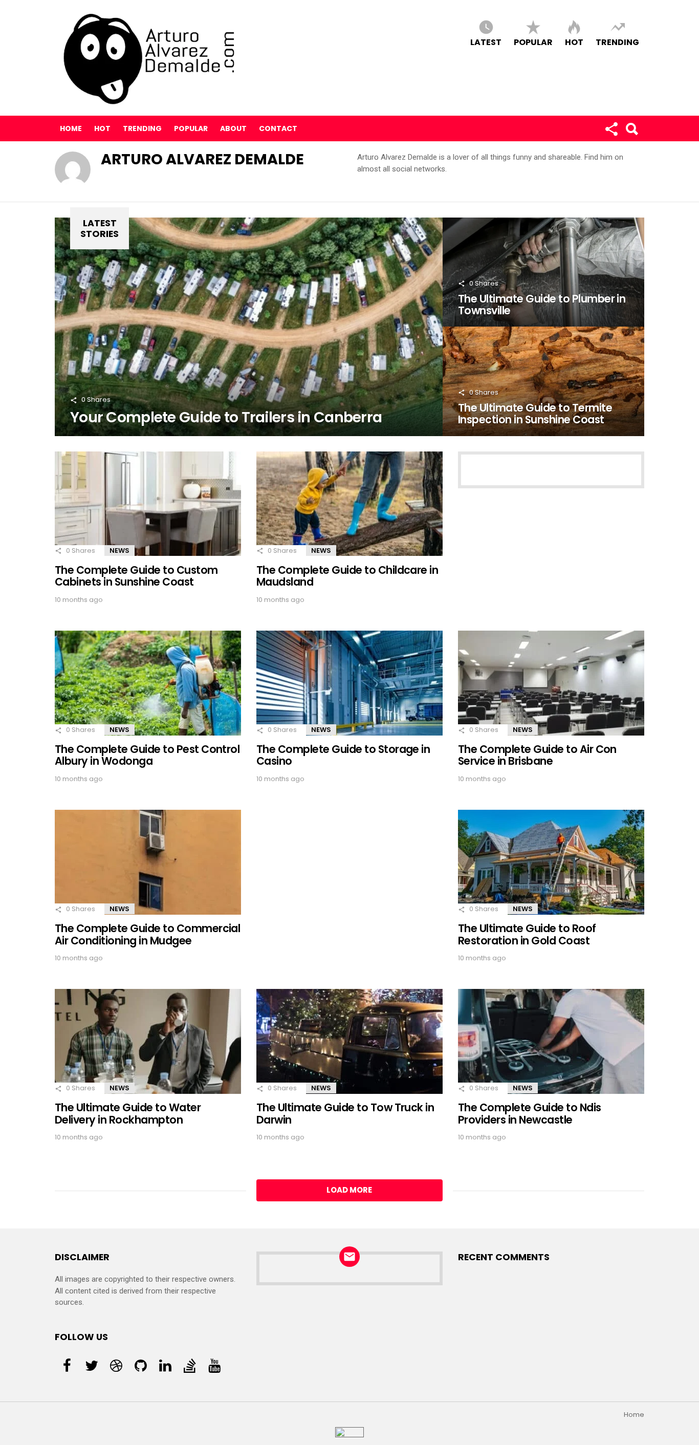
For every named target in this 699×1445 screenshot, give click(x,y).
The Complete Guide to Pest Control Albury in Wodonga (147, 755)
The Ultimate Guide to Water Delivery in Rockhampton (128, 1113)
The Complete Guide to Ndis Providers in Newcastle (529, 1113)
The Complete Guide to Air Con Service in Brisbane (537, 755)
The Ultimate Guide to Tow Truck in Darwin (345, 1113)
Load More (349, 1189)
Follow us (611, 128)
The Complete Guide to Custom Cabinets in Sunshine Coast (136, 576)
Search (631, 128)
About (233, 128)
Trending (617, 41)
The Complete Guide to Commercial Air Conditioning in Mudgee (147, 934)
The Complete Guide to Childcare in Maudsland (347, 576)
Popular (533, 41)
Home (71, 128)
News (119, 550)
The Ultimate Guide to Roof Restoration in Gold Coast (527, 934)
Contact (278, 128)
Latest (485, 41)
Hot (574, 41)
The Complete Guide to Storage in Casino (343, 755)
